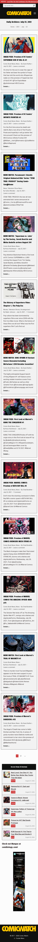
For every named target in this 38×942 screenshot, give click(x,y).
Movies (5, 309)
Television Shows (14, 309)
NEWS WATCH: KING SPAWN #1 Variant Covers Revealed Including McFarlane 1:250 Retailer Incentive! (18, 361)
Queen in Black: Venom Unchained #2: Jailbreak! (20, 799)
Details (5, 86)
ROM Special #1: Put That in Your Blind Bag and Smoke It (21, 833)
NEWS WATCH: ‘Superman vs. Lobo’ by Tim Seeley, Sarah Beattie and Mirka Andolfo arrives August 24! (17, 239)
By (26, 64)
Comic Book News (9, 64)
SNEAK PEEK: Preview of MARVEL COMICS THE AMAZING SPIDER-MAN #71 (17, 599)
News (18, 64)
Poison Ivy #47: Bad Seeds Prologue (20, 821)
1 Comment (30, 312)
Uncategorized (25, 309)
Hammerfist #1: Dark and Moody (20, 788)
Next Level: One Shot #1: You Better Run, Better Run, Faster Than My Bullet (22, 775)
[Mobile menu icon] (35, 13)
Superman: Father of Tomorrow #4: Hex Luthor (22, 810)
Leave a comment (19, 66)
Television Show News (15, 188)
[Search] (34, 5)
